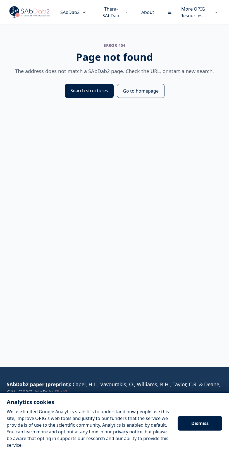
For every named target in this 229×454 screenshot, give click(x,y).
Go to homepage (141, 91)
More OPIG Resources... (193, 12)
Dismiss (200, 423)
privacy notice (127, 432)
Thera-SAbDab (110, 12)
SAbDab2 (70, 12)
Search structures (89, 91)
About (147, 12)
